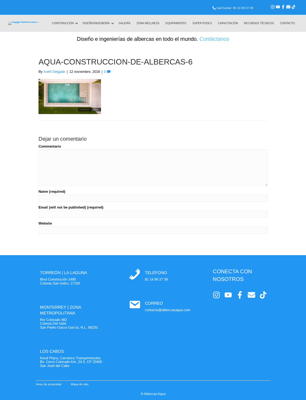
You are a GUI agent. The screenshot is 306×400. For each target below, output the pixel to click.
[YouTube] (278, 7)
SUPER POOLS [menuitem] (202, 23)
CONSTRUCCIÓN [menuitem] (63, 23)
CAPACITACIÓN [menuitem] (228, 23)
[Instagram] (273, 7)
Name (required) (52, 192)
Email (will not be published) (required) (71, 207)
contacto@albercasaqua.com (167, 310)
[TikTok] (293, 7)
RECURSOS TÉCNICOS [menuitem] (259, 23)
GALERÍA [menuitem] (125, 23)
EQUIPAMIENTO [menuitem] (175, 23)
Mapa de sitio (79, 384)
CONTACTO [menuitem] (287, 23)
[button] (77, 23)
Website (45, 223)
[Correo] (288, 7)
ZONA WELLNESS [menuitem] (148, 23)
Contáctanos (214, 39)
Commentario (50, 146)
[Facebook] (283, 7)
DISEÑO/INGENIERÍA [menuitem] (96, 23)
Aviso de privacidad (48, 384)
